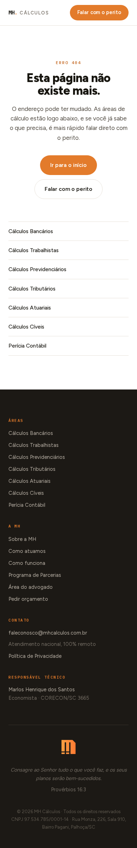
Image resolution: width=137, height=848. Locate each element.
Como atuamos (27, 551)
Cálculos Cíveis (26, 326)
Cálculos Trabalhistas (33, 250)
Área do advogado (30, 587)
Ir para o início (68, 165)
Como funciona (26, 563)
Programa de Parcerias (34, 575)
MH (28, 12)
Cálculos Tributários (32, 288)
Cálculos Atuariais (29, 307)
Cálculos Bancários (30, 231)
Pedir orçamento (28, 599)
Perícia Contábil (27, 345)
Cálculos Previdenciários (37, 269)
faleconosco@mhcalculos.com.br (47, 633)
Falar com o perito (99, 12)
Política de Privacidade (34, 656)
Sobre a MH (22, 539)
